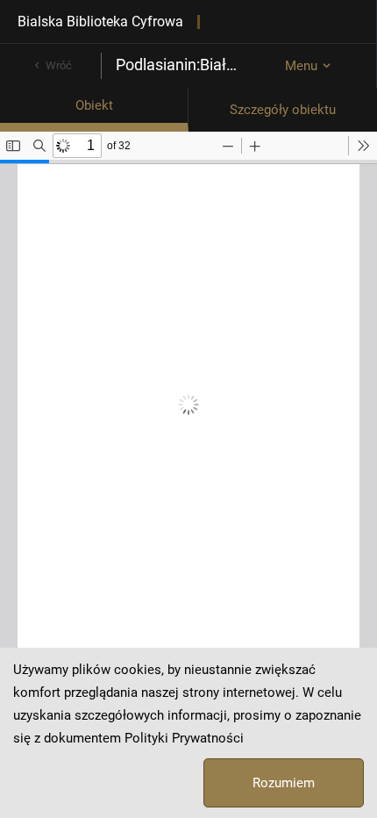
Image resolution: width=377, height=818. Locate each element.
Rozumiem (284, 783)
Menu (301, 66)
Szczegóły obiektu (283, 110)
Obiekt (94, 105)
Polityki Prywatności (184, 738)
